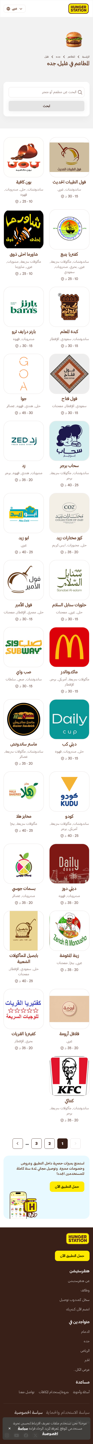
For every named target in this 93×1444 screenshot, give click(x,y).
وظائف (85, 1290)
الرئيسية (86, 56)
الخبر (87, 1360)
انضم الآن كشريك (78, 1309)
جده (58, 56)
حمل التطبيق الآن (67, 1186)
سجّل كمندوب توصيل (74, 1300)
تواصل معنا (26, 1392)
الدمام (85, 1331)
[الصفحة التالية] (18, 1143)
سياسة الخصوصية (28, 1412)
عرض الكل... (82, 1369)
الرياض (85, 1350)
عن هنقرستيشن (79, 1281)
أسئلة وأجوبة (81, 1392)
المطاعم (71, 56)
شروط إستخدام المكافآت (54, 1392)
